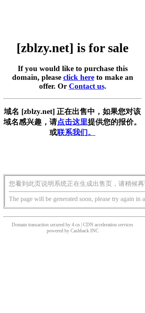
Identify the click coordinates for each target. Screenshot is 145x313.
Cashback (79, 231)
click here (78, 77)
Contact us (86, 86)
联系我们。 (76, 132)
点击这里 (72, 122)
